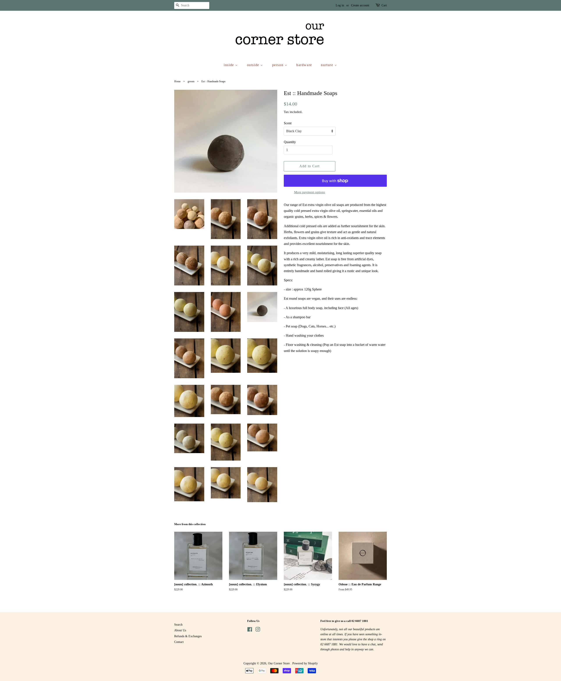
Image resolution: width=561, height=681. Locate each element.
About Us (180, 630)
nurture (327, 65)
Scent (287, 123)
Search (178, 624)
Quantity (290, 142)
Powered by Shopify (305, 663)
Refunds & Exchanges (188, 636)
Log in (340, 5)
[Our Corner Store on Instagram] (257, 630)
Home (177, 81)
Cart (384, 5)
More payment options (309, 192)
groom (191, 81)
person (278, 65)
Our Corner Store (279, 663)
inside (229, 65)
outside (254, 65)
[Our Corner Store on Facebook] (249, 630)
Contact (179, 642)
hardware (304, 65)
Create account (360, 5)
